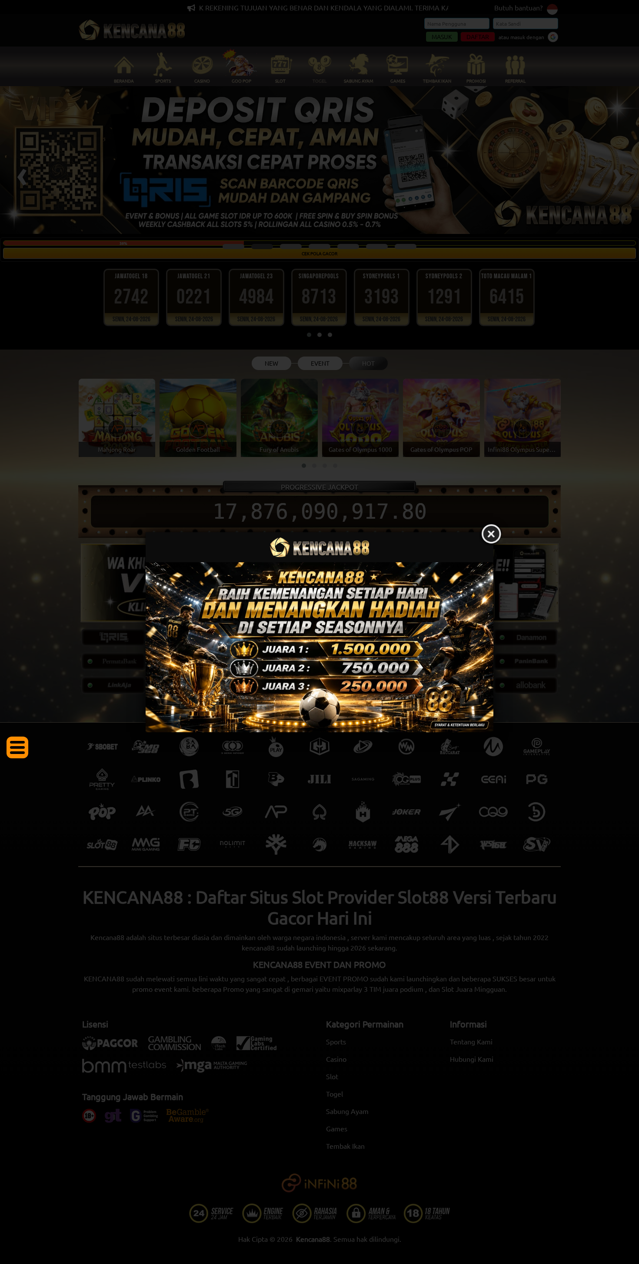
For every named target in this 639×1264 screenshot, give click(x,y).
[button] (17, 747)
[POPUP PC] (319, 647)
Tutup (491, 534)
